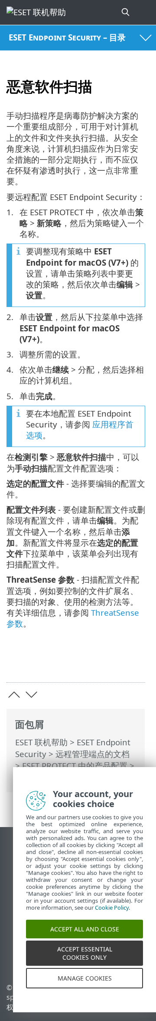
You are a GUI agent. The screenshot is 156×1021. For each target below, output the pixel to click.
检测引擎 (31, 777)
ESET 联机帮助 (41, 742)
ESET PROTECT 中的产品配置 (74, 765)
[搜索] (126, 12)
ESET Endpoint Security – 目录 (67, 37)
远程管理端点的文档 (92, 753)
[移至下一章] (31, 694)
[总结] (134, 662)
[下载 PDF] (112, 662)
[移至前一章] (14, 694)
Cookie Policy (112, 915)
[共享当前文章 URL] (90, 662)
